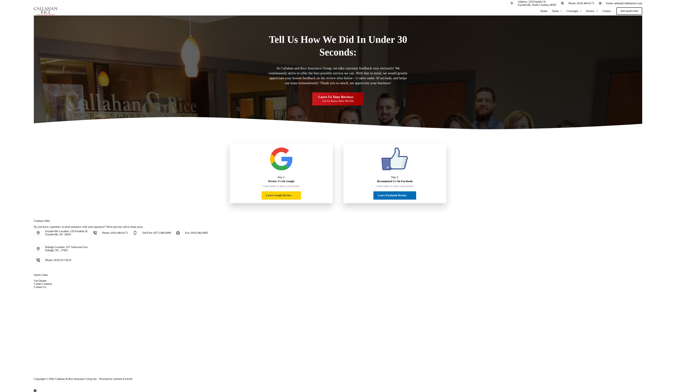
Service (590, 11)
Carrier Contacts (43, 283)
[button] (281, 195)
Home (543, 11)
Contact (606, 11)
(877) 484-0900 (162, 232)
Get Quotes (40, 280)
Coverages (572, 11)
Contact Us (40, 287)
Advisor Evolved (122, 378)
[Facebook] (35, 390)
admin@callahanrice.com (628, 3)
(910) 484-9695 (199, 232)
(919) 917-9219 (62, 260)
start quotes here (629, 10)
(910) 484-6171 (585, 3)
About (555, 11)
